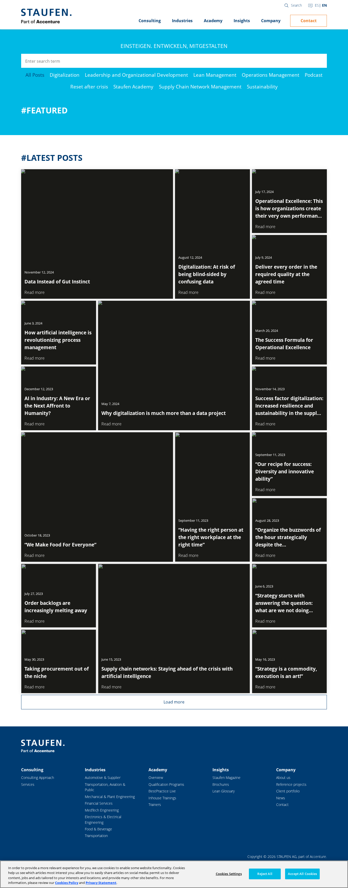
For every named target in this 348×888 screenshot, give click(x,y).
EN (324, 5)
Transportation (96, 835)
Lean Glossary (223, 791)
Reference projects (291, 784)
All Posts (34, 74)
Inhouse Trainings (162, 797)
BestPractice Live (162, 791)
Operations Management (270, 74)
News (280, 797)
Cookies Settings (229, 873)
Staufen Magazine (226, 777)
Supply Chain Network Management (200, 86)
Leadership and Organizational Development (136, 74)
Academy (213, 20)
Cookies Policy (66, 882)
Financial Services (99, 803)
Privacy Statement (101, 882)
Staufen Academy (133, 86)
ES (317, 5)
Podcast (314, 74)
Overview (156, 777)
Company (270, 20)
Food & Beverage (98, 829)
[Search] (320, 61)
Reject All (264, 873)
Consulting (150, 20)
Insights (242, 20)
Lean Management (214, 74)
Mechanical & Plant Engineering (110, 796)
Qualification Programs (166, 784)
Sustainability (262, 86)
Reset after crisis (89, 86)
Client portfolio (288, 791)
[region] (174, 874)
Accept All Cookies (302, 873)
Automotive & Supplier (103, 777)
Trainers (155, 804)
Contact (309, 20)
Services (27, 784)
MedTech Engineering (102, 810)
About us (283, 777)
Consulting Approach (37, 777)
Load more (174, 702)
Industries (182, 20)
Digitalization (64, 74)
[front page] (46, 16)
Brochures (220, 784)
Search (296, 5)
